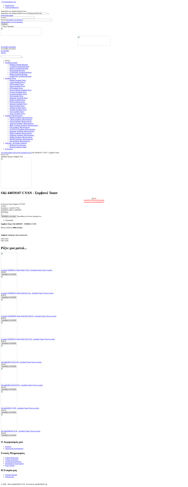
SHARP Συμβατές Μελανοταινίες (21, 139)
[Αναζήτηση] (22, 57)
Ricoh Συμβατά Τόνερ (17, 102)
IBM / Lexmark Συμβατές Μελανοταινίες (24, 125)
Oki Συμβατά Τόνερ (16, 96)
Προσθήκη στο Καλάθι (9, 216)
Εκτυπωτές (9, 149)
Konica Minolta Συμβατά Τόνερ (21, 90)
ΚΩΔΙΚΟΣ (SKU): (7, 210)
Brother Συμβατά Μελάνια (19, 65)
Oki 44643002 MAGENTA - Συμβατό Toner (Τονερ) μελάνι (22, 385)
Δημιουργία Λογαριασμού (14, 449)
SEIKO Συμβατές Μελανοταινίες (21, 137)
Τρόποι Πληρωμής (11, 458)
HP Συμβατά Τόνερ (16, 88)
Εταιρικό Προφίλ (11, 475)
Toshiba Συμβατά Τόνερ (18, 108)
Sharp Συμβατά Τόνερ (17, 106)
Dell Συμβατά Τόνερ (17, 84)
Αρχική (3, 153)
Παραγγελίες (9, 5)
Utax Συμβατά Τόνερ (17, 112)
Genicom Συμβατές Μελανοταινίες (22, 123)
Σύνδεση (4, 15)
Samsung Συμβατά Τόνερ (18, 104)
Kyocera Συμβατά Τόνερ (18, 92)
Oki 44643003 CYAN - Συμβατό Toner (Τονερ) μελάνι (20, 408)
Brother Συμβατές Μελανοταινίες (21, 117)
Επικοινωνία (9, 477)
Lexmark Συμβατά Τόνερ (18, 94)
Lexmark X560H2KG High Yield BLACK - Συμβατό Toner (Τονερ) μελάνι (27, 293)
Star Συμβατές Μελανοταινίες (20, 141)
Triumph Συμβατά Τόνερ (18, 110)
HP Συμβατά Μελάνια (17, 70)
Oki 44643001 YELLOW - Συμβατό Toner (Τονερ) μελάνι (21, 362)
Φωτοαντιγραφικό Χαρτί (18, 147)
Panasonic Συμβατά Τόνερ (19, 98)
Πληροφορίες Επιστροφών (14, 464)
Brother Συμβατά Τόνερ (18, 80)
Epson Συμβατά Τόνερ (17, 86)
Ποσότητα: (4, 212)
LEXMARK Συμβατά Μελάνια (20, 72)
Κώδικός (4, 20)
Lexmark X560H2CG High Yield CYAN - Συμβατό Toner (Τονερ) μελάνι (26, 270)
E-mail (3, 17)
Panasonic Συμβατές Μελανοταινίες (22, 131)
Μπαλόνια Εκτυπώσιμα (18, 145)
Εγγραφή (10, 15)
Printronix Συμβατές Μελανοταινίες (22, 135)
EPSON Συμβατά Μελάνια (19, 68)
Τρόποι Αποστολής (11, 460)
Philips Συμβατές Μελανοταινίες (21, 133)
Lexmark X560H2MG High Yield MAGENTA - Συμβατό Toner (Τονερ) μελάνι (28, 316)
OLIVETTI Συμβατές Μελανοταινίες (22, 129)
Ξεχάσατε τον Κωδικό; (15, 20)
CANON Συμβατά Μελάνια (19, 66)
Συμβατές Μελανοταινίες (14, 116)
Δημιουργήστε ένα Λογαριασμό (12, 22)
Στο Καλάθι (5, 51)
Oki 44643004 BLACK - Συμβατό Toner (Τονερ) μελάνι (20, 431)
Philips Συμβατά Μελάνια (18, 74)
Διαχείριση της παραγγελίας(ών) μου (13, 13)
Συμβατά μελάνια (11, 63)
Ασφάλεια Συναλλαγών (13, 462)
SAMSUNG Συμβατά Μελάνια (20, 76)
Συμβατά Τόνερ (10, 78)
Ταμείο (3, 53)
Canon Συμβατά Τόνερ (17, 82)
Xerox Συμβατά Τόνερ (17, 114)
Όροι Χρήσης (10, 466)
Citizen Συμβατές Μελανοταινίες (21, 119)
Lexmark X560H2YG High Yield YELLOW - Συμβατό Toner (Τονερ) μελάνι (28, 339)
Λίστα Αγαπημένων (12, 7)
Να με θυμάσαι (8, 26)
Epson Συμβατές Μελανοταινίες (21, 121)
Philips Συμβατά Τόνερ (17, 100)
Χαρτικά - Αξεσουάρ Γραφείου (16, 143)
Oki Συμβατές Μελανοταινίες (20, 127)
